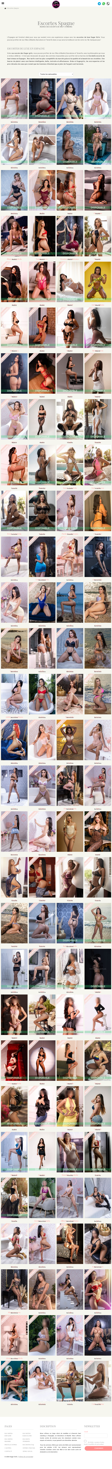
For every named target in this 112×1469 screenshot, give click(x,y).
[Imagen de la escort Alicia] (70, 831)
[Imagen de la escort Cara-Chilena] (98, 1381)
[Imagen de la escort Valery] (42, 694)
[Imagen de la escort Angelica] (42, 98)
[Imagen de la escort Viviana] (98, 1060)
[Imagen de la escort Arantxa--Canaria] (42, 1198)
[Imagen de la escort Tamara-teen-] (42, 236)
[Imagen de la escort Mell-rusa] (14, 328)
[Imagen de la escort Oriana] (70, 1106)
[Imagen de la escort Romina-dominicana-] (70, 236)
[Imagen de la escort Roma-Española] (14, 511)
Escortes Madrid (9, 1440)
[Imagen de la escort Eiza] (42, 328)
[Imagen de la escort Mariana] (42, 465)
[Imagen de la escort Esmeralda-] (98, 557)
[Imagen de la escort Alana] (98, 1015)
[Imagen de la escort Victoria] (14, 831)
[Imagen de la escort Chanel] (42, 1381)
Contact (8, 1451)
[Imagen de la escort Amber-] (14, 190)
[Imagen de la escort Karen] (70, 1015)
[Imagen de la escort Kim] (70, 144)
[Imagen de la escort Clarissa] (42, 877)
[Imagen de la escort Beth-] (42, 1106)
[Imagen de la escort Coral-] (98, 831)
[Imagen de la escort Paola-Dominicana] (70, 511)
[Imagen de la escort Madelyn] (98, 373)
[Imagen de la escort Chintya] (42, 785)
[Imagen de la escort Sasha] (42, 1015)
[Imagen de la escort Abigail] (70, 282)
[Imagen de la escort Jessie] (14, 602)
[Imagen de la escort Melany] (70, 648)
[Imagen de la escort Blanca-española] (14, 236)
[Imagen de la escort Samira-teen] (98, 1244)
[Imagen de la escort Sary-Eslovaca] (98, 465)
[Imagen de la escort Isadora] (42, 831)
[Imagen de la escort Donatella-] (70, 694)
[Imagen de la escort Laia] (14, 1106)
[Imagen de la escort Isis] (98, 1198)
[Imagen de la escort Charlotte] (98, 511)
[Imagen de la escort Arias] (42, 144)
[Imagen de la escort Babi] (70, 419)
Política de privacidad (25, 1457)
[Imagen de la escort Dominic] (98, 648)
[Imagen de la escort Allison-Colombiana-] (70, 1198)
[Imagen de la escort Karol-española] (70, 923)
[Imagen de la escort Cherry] (14, 98)
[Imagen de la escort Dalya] (70, 740)
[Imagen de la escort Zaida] (70, 373)
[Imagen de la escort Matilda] (70, 98)
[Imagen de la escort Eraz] (98, 1335)
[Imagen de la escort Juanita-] (42, 1152)
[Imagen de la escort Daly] (14, 557)
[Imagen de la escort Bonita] (14, 1244)
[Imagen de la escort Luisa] (70, 190)
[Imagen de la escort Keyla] (14, 877)
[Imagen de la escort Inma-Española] (70, 465)
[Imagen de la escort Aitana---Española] (14, 1335)
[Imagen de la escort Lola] (70, 1289)
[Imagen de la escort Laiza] (42, 1335)
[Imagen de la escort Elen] (14, 785)
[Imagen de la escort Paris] (70, 1335)
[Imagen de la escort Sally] (14, 282)
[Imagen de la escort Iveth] (14, 1198)
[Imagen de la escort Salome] (98, 694)
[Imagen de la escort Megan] (98, 923)
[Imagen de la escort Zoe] (70, 1381)
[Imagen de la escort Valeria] (42, 511)
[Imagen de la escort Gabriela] (98, 1106)
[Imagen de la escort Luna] (98, 144)
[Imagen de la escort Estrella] (14, 1015)
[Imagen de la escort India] (70, 602)
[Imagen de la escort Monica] (98, 419)
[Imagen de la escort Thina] (70, 877)
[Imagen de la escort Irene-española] (14, 1060)
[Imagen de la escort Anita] (42, 419)
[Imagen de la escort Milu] (14, 969)
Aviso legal (27, 1451)
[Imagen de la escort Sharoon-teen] (14, 1289)
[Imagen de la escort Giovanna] (98, 190)
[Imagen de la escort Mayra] (14, 144)
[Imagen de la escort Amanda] (70, 1060)
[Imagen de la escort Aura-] (98, 740)
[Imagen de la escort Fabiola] (98, 98)
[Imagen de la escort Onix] (70, 1244)
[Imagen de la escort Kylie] (42, 648)
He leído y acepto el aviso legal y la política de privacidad (94, 1443)
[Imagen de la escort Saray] (98, 877)
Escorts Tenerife (26, 1440)
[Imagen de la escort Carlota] (98, 602)
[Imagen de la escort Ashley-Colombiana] (14, 694)
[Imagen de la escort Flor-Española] (70, 785)
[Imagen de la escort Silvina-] (70, 328)
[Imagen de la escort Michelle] (14, 1152)
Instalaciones (11, 1445)
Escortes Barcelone (27, 1435)
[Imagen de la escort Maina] (42, 740)
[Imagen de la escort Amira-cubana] (98, 282)
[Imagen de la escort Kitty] (98, 1289)
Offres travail (29, 1448)
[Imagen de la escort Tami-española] (42, 557)
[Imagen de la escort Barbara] (14, 373)
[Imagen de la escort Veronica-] (14, 648)
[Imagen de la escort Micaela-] (98, 236)
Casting (8, 1448)
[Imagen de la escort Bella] (42, 190)
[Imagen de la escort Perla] (42, 282)
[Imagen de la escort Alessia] (42, 602)
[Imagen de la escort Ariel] (42, 1289)
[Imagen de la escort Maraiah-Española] (70, 1152)
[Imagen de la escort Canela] (14, 465)
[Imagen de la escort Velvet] (42, 373)
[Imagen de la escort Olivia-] (14, 419)
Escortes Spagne (13, 8)
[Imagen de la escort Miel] (42, 969)
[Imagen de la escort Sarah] (14, 740)
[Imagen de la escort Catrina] (98, 969)
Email (86, 1432)
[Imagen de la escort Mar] (98, 785)
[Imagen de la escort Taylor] (70, 969)
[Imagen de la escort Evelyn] (42, 1244)
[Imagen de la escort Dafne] (98, 1152)
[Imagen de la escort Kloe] (70, 557)
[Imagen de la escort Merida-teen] (98, 328)
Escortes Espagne (9, 1435)
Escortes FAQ (28, 1445)
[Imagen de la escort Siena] (42, 1060)
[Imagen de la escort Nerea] (14, 1381)
